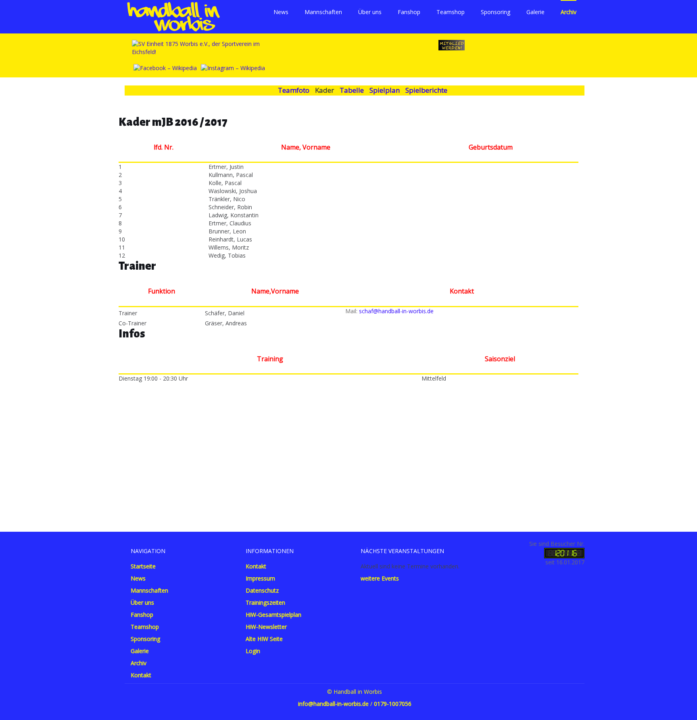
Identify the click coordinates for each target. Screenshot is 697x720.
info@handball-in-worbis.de (333, 704)
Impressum (260, 578)
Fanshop (409, 12)
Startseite (143, 566)
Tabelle (352, 90)
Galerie (535, 12)
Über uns (370, 12)
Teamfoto (293, 90)
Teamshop (450, 12)
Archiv (568, 12)
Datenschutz (262, 590)
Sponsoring (495, 12)
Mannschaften (323, 12)
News (280, 12)
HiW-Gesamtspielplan (273, 614)
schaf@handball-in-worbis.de (396, 311)
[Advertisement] (348, 447)
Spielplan (384, 90)
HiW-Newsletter (266, 627)
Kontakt (141, 675)
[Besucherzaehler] (564, 552)
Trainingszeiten (265, 602)
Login (253, 651)
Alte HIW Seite (264, 639)
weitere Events (380, 578)
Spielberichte (426, 90)
